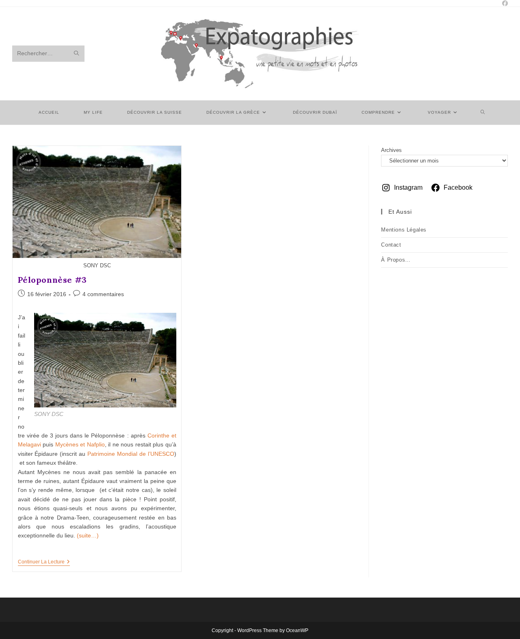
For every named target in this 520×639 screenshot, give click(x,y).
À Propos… (395, 260)
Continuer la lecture (44, 562)
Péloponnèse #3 (52, 280)
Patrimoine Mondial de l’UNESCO (130, 454)
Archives (391, 150)
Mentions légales (404, 230)
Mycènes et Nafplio (80, 444)
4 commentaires (103, 294)
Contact (391, 245)
